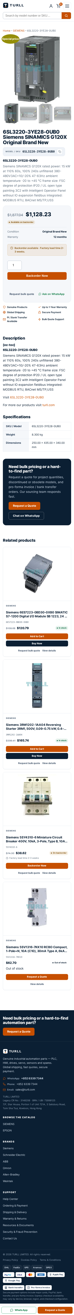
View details (49, 650)
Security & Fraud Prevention (20, 1231)
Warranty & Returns (15, 1218)
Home (6, 30)
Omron (7, 1168)
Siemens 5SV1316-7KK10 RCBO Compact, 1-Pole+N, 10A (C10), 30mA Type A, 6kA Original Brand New (36, 949)
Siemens (8, 1148)
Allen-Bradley (11, 1174)
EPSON (7, 1130)
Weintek (8, 1181)
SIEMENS (18, 30)
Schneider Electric (14, 1155)
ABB (5, 1161)
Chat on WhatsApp (26, 515)
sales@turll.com (25, 1089)
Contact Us (10, 1238)
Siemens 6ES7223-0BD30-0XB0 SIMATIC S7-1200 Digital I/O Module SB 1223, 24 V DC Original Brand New (37, 614)
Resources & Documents (18, 1225)
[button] (67, 6)
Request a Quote (24, 505)
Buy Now (37, 643)
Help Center (10, 1199)
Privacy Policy (10, 1260)
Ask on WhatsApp (53, 293)
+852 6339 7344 (32, 1078)
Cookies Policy (29, 1260)
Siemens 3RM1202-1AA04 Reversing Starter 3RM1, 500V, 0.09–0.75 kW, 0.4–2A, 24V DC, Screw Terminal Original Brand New (35, 727)
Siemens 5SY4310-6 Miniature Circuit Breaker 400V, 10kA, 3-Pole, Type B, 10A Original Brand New (35, 839)
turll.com (48, 405)
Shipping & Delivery (15, 1212)
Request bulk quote (22, 293)
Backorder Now (37, 275)
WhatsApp (21, 1310)
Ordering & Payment (15, 1205)
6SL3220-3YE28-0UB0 (27, 397)
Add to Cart (37, 636)
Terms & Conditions (50, 1260)
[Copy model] (59, 151)
